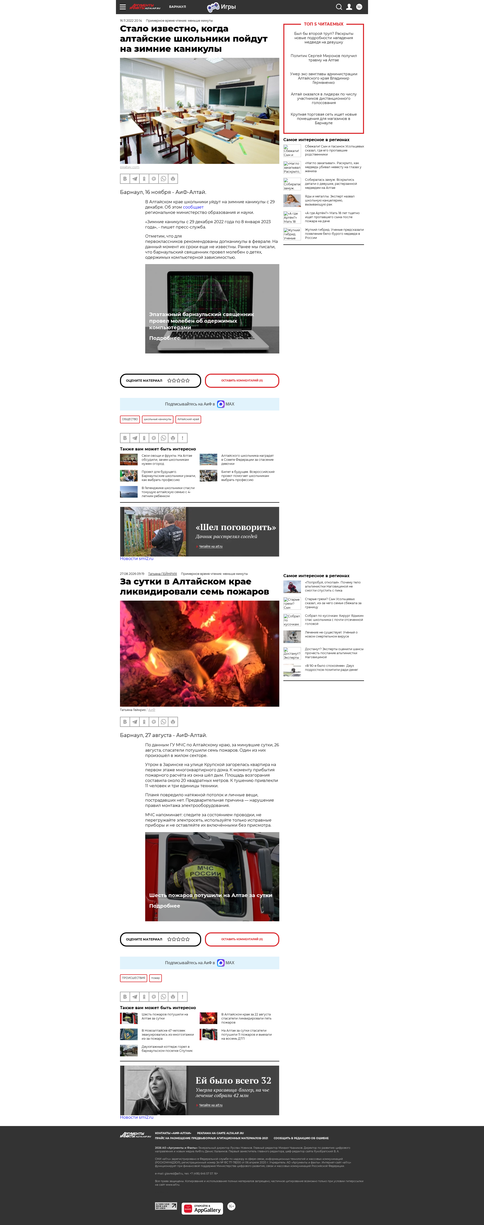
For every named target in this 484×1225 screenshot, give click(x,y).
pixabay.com (129, 167)
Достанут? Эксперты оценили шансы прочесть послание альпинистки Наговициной (334, 653)
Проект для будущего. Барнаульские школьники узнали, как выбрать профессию (169, 476)
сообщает (193, 207)
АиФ (151, 710)
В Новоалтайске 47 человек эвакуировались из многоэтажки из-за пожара (168, 1034)
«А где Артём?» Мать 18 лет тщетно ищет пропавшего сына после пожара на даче (332, 217)
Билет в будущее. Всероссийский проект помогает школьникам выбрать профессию (248, 476)
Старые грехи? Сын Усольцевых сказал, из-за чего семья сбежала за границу (333, 603)
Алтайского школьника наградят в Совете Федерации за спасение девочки (247, 460)
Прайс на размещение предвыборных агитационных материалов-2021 (211, 1138)
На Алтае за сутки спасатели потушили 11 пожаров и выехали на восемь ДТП (246, 1034)
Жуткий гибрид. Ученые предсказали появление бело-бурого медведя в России (334, 234)
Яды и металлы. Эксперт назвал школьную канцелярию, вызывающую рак (330, 200)
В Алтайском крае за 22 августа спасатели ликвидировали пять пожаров (246, 1018)
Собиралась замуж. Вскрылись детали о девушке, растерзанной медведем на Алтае (331, 184)
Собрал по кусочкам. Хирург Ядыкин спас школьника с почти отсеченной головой (334, 620)
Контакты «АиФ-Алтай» (173, 1133)
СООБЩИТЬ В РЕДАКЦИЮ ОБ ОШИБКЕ (301, 1138)
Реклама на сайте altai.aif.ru (220, 1133)
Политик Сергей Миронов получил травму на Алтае (324, 58)
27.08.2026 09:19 (132, 574)
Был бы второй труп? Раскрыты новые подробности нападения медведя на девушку (323, 38)
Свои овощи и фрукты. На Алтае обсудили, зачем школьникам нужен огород (167, 460)
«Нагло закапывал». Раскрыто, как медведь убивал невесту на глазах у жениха (333, 167)
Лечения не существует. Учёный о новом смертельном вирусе (331, 634)
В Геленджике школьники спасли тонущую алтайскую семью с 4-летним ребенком (168, 492)
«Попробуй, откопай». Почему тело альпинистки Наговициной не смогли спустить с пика (333, 586)
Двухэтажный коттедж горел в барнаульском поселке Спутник (167, 1049)
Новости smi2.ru (137, 558)
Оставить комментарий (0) (242, 380)
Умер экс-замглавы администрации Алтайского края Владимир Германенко (323, 78)
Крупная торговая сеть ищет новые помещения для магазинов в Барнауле (324, 118)
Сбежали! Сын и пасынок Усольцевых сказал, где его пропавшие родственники (334, 150)
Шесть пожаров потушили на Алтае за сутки (210, 895)
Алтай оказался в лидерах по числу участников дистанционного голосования (324, 98)
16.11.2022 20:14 (131, 20)
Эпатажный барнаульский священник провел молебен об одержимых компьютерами (201, 320)
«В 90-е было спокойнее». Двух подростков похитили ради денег (331, 668)
